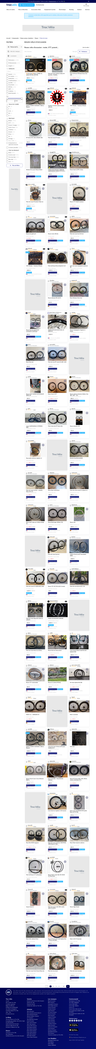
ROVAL (12, 87)
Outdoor (79, 9)
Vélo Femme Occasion (32, 1029)
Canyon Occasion (52, 1007)
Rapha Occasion (51, 1025)
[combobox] (14, 56)
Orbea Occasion (51, 1022)
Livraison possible (15, 147)
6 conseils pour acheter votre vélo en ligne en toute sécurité (15, 1021)
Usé (11, 161)
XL (10, 106)
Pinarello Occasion (52, 1023)
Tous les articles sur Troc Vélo (12, 1019)
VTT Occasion (30, 1017)
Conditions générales (10, 1004)
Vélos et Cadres (10, 9)
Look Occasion (51, 1018)
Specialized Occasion (52, 1031)
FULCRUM (13, 85)
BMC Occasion (51, 1002)
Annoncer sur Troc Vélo (11, 1032)
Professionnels (14, 63)
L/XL (11, 111)
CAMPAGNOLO (14, 80)
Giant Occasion (51, 1015)
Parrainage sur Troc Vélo (74, 1001)
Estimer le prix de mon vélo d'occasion (35, 1001)
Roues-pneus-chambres (26, 38)
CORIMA (12, 91)
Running (71, 9)
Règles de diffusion (10, 1005)
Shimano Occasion (52, 1030)
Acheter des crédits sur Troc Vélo (34, 1005)
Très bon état (14, 157)
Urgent (11, 66)
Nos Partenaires (9, 1034)
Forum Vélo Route (73, 1004)
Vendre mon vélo (31, 1002)
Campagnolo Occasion (53, 1004)
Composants (15, 38)
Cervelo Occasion (52, 1009)
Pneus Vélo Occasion (31, 1032)
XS (10, 113)
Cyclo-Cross (13, 127)
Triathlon (12, 129)
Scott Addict (51, 1043)
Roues (36, 38)
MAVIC (12, 74)
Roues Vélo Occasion (31, 1030)
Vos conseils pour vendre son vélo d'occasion (76, 1014)
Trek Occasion (51, 1033)
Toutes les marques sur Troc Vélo (55, 1035)
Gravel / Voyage (14, 125)
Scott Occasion (51, 1028)
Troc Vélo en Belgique (74, 1002)
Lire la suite (86, 47)
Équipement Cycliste (49, 9)
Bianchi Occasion (51, 1001)
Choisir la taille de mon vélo (12, 1025)
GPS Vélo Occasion (31, 1035)
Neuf (12, 152)
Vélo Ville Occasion (31, 1024)
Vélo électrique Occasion (32, 1019)
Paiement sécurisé (31, 1004)
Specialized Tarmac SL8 (53, 1040)
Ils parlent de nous (10, 1014)
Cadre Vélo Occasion (31, 1034)
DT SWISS (13, 76)
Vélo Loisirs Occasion (31, 1022)
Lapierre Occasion (52, 1017)
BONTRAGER (13, 93)
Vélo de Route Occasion (32, 1014)
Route (12, 120)
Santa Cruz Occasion (52, 1026)
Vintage (12, 138)
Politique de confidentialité (12, 1007)
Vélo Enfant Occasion (31, 1027)
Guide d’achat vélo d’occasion (12, 1024)
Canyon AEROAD (52, 1045)
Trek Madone (51, 1042)
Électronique (62, 9)
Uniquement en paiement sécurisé (16, 143)
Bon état (13, 159)
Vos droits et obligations (11, 1009)
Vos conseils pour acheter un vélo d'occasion (76, 1011)
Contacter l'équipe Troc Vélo (12, 1010)
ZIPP (11, 89)
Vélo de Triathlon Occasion (33, 1016)
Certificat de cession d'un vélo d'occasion (15, 1036)
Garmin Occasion (52, 1014)
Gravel (12, 132)
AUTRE (12, 83)
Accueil (8, 38)
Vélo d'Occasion (30, 1011)
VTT (11, 123)
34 (63, 986)
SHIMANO (13, 78)
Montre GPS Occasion (32, 1026)
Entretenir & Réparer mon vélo (12, 1027)
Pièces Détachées (23, 9)
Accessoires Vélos (36, 9)
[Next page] (68, 986)
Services (87, 9)
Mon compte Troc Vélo (11, 1002)
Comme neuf (14, 155)
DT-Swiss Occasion (52, 1012)
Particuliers (14, 60)
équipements (52, 1)
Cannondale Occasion (53, 1005)
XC (10, 136)
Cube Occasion (51, 1010)
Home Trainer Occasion (32, 1037)
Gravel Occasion (30, 1021)
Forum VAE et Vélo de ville (75, 1009)
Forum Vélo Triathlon (74, 1005)
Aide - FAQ (8, 1012)
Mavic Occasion (51, 1020)
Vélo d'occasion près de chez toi (34, 1013)
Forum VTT (71, 1007)
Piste (11, 134)
